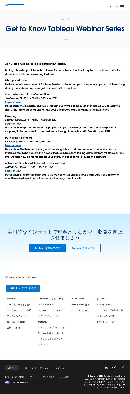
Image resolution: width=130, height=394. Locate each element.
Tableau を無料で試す (48, 248)
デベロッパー (46, 368)
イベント (42, 344)
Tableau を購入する (83, 248)
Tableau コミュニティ (51, 298)
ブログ (33, 368)
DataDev (42, 321)
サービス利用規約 (18, 377)
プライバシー (34, 377)
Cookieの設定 (63, 377)
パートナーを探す (81, 304)
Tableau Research (16, 321)
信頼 (25, 368)
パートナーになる (81, 310)
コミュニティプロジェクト (51, 327)
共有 (66, 39)
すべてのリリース (105, 321)
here (74, 88)
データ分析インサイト (18, 316)
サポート (101, 298)
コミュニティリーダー (49, 316)
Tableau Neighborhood (50, 333)
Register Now (13, 102)
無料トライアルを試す (23, 288)
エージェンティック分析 (19, 304)
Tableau (11, 298)
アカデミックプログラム (50, 339)
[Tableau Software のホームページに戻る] (16, 3)
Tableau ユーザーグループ (51, 310)
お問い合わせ (13, 327)
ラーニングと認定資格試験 (109, 310)
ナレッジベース (104, 304)
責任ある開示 (48, 377)
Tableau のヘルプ (105, 316)
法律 (7, 377)
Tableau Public (46, 304)
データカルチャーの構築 (19, 310)
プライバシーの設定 (19, 382)
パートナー (78, 298)
